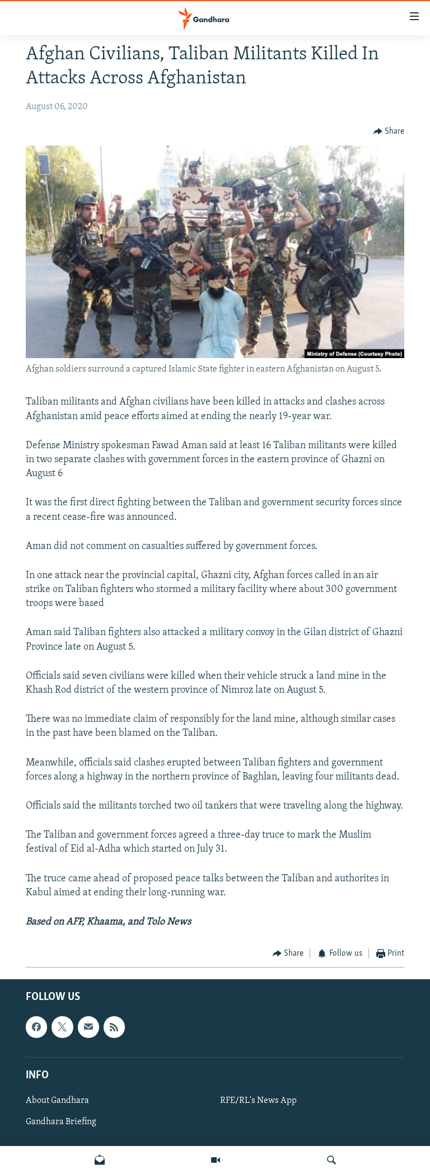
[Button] (389, 131)
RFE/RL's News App (258, 1100)
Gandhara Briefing (61, 1121)
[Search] (331, 1160)
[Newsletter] (99, 1160)
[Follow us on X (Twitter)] (62, 1026)
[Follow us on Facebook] (36, 1026)
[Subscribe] (88, 1026)
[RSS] (114, 1026)
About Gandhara (57, 1100)
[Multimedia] (215, 1160)
